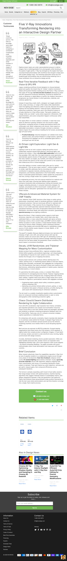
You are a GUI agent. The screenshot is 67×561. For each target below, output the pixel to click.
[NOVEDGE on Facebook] (38, 530)
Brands (11, 12)
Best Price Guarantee (9, 535)
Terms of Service (7, 523)
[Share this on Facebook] (57, 405)
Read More (22, 483)
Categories (17, 12)
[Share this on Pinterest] (61, 405)
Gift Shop (50, 12)
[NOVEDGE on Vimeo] (44, 530)
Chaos (22, 424)
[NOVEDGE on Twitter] (35, 530)
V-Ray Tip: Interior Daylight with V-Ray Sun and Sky (41, 469)
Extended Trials (7, 543)
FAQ (62, 12)
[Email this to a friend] (61, 410)
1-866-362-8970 (35, 5)
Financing (56, 12)
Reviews (5, 549)
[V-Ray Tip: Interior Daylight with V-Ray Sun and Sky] (41, 460)
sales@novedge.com (42, 396)
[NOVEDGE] (9, 6)
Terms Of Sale (7, 526)
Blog (39, 12)
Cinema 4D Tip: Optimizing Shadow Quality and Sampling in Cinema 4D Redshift (25, 471)
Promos (33, 12)
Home (6, 12)
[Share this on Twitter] (52, 405)
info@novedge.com (55, 5)
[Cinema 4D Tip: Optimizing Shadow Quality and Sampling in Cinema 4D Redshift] (26, 460)
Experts (44, 12)
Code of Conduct (8, 532)
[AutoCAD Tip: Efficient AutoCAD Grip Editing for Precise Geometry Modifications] (57, 460)
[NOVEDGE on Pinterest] (47, 530)
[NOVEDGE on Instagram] (50, 530)
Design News (6, 546)
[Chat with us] (63, 557)
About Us (33, 14)
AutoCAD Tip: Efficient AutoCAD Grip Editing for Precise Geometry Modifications (56, 472)
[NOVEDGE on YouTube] (41, 530)
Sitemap (36, 526)
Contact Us (6, 521)
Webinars (26, 12)
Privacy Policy (7, 529)
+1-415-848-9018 (43, 399)
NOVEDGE (10, 554)
